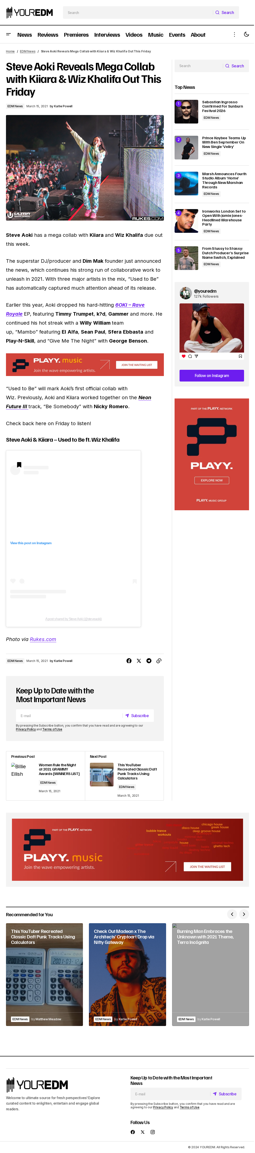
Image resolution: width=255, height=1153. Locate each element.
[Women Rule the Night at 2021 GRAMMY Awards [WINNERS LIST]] (45, 775)
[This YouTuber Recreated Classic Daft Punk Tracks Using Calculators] (124, 775)
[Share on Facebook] (129, 661)
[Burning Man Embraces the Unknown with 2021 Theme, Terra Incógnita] (210, 974)
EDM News (27, 51)
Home (10, 51)
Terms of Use (52, 729)
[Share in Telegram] (149, 661)
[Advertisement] (212, 454)
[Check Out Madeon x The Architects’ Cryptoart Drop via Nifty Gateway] (127, 974)
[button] (8, 34)
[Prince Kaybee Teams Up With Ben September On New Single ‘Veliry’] (186, 147)
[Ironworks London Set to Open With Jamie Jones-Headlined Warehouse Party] (186, 221)
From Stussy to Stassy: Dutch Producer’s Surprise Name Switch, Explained (225, 252)
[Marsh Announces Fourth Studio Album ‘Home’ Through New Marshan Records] (186, 183)
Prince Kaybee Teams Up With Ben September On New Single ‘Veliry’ (224, 142)
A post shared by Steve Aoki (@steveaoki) (73, 619)
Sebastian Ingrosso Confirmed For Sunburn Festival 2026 (222, 106)
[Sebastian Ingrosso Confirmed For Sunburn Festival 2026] (186, 112)
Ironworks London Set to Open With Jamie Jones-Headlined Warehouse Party (224, 218)
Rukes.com (43, 639)
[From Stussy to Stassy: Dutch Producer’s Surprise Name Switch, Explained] (186, 258)
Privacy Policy (26, 729)
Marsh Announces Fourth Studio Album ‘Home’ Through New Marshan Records (224, 180)
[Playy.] (127, 850)
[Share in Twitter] (139, 661)
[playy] (85, 364)
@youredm (205, 290)
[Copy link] (159, 661)
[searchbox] (138, 12)
